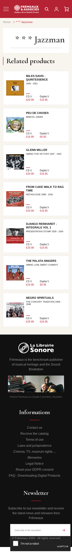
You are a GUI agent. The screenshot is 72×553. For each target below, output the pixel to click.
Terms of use (35, 439)
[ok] (63, 530)
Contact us (34, 427)
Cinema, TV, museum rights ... (34, 451)
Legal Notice (35, 463)
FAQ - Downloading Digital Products (34, 475)
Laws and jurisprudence (35, 445)
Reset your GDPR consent (34, 469)
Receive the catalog (34, 433)
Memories (35, 457)
